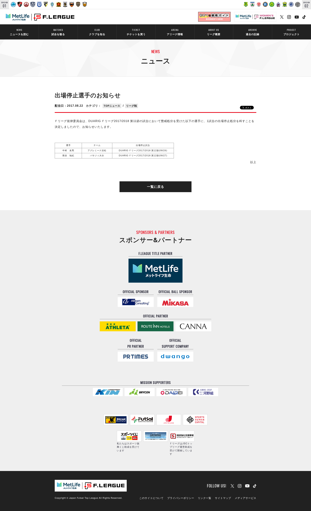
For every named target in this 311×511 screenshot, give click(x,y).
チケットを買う (136, 32)
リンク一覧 (204, 498)
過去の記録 (252, 32)
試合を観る (58, 32)
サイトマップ (223, 498)
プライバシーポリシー (180, 498)
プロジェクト (291, 32)
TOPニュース (112, 105)
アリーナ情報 (175, 32)
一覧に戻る (155, 187)
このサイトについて (151, 498)
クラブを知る (97, 32)
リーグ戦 (131, 105)
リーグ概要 (213, 32)
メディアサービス (245, 498)
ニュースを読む (19, 32)
